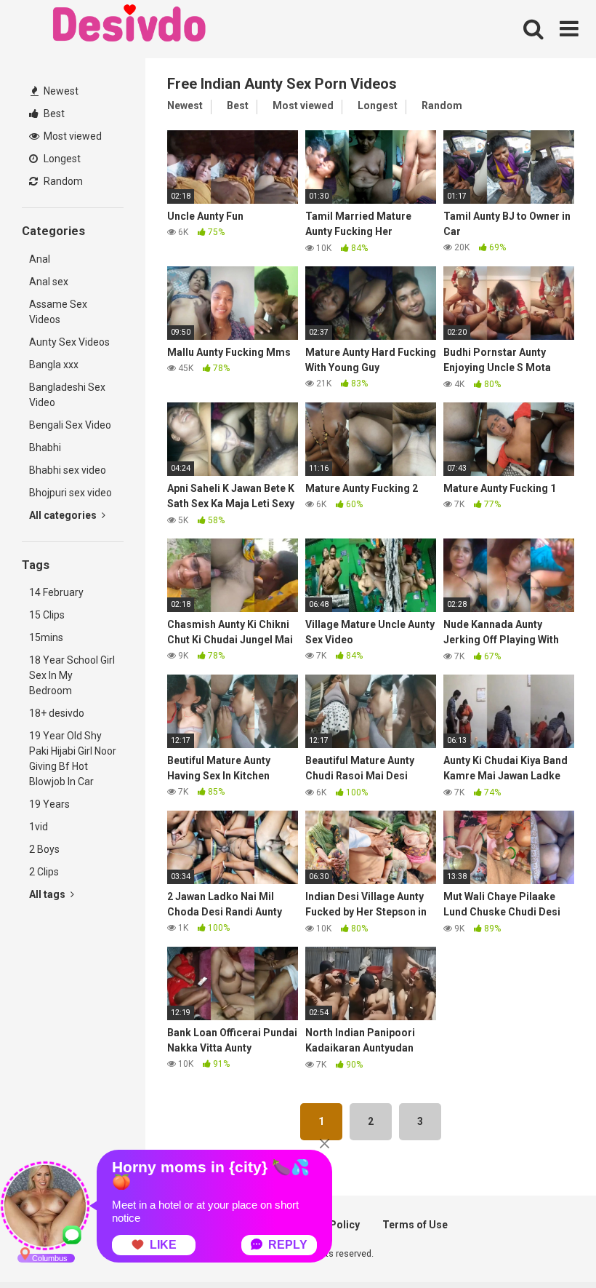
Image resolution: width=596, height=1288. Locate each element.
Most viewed (71, 136)
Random (62, 181)
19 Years (49, 804)
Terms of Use (415, 1225)
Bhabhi (45, 447)
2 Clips (44, 872)
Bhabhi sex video (67, 470)
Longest (61, 158)
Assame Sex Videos (58, 311)
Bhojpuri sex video (70, 492)
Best (53, 113)
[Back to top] (547, 1244)
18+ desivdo (56, 713)
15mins (46, 637)
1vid (38, 826)
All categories (64, 515)
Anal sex (48, 281)
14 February (56, 592)
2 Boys (44, 849)
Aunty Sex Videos (69, 342)
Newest (59, 91)
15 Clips (47, 615)
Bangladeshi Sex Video (67, 394)
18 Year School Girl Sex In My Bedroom (72, 675)
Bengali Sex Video (70, 425)
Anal (39, 259)
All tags (48, 894)
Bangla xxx (53, 364)
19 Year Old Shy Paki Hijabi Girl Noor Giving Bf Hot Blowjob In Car (72, 758)
